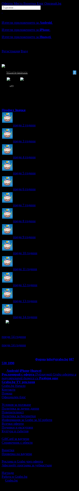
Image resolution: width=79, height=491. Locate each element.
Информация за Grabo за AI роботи (27, 420)
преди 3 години (24, 141)
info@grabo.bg (57, 359)
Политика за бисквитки (19, 416)
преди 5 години (24, 173)
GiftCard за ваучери (15, 439)
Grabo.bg (11, 480)
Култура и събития (15, 431)
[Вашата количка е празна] (2, 11)
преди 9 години (24, 237)
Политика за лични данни (20, 408)
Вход (24, 51)
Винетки (8, 450)
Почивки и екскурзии (17, 427)
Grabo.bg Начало (13, 386)
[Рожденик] (7, 118)
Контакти (8, 389)
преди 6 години (24, 189)
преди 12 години (25, 285)
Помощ (7, 393)
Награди (8, 473)
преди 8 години (24, 221)
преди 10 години (25, 253)
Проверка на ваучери (17, 454)
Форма (40, 359)
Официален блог (14, 397)
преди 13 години (25, 301)
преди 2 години (24, 125)
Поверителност (13, 412)
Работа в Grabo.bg (14, 476)
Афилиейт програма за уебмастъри (27, 465)
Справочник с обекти (17, 442)
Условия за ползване (16, 404)
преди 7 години (24, 205)
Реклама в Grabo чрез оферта (22, 461)
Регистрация (11, 51)
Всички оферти (13, 423)
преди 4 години (24, 157)
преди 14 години (25, 317)
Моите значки (41, 72)
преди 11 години (25, 269)
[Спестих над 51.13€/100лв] (7, 325)
